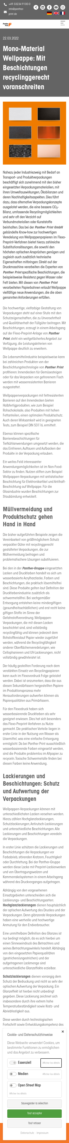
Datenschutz (27, 1133)
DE (48, 14)
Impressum (42, 1133)
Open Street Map (29, 1085)
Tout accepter (34, 1113)
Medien (23, 1074)
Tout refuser (34, 1123)
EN (55, 14)
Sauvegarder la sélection (34, 1103)
